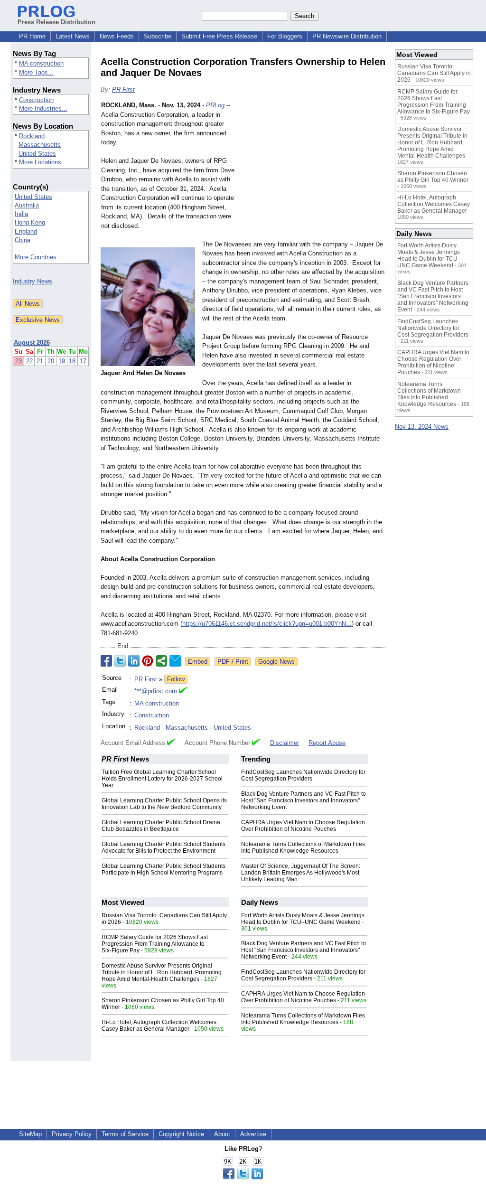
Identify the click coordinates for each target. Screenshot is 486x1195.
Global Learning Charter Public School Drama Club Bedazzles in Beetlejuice (161, 825)
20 (50, 361)
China (22, 240)
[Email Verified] (183, 691)
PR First (123, 89)
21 (40, 361)
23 (18, 361)
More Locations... (43, 162)
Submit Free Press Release (219, 36)
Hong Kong (30, 222)
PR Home (32, 36)
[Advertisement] (314, 170)
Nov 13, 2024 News (422, 426)
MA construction (41, 63)
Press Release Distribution (56, 22)
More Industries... (43, 108)
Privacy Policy (72, 1134)
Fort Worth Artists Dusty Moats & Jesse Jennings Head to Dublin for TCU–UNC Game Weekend (302, 918)
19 (61, 361)
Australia (27, 205)
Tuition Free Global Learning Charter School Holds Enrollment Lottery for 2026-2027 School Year (162, 779)
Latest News (73, 36)
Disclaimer (284, 742)
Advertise (253, 1134)
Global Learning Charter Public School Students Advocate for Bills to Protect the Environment (163, 847)
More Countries (35, 257)
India (21, 213)
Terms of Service (125, 1134)
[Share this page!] (243, 1177)
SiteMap (30, 1134)
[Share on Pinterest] (147, 661)
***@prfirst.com (155, 691)
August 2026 (32, 342)
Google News (276, 661)
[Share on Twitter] (120, 661)
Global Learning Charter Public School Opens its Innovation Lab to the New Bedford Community (164, 803)
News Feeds (117, 36)
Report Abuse (327, 742)
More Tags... (36, 72)
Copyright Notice (181, 1134)
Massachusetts (40, 144)
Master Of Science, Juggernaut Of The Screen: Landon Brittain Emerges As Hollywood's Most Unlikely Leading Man (300, 873)
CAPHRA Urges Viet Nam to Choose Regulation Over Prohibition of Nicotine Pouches (303, 825)
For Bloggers (284, 36)
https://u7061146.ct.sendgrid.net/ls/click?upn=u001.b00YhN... (267, 623)
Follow (176, 679)
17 (83, 361)
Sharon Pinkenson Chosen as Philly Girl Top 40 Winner (432, 176)
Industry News (32, 281)
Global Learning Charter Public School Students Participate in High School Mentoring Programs (163, 869)
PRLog (215, 105)
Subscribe (157, 36)
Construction (36, 100)
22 (29, 361)
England (26, 231)
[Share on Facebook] (106, 661)
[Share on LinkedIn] (134, 661)
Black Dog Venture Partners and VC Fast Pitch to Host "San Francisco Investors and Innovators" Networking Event (303, 800)
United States (37, 153)
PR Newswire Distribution (347, 36)
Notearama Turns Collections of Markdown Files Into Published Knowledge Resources (303, 847)
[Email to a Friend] (175, 661)
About (222, 1134)
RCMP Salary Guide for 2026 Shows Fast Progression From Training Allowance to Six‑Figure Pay (155, 944)
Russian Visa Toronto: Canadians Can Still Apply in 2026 (434, 73)
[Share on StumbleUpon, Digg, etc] (161, 661)
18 (72, 361)
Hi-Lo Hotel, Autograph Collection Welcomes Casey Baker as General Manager (159, 1025)
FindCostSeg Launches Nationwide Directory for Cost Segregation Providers (303, 775)
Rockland (32, 136)
